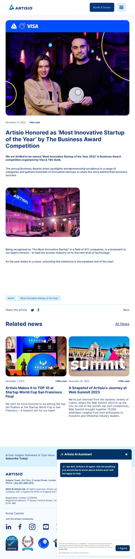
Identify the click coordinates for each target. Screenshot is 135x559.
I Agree (122, 548)
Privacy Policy (63, 549)
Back (126, 309)
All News (122, 324)
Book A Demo (102, 7)
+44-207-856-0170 (23, 483)
